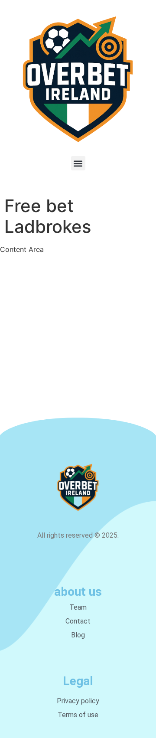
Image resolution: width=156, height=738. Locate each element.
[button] (78, 163)
